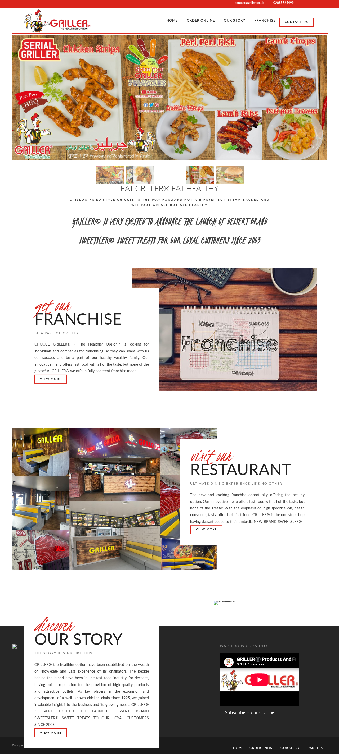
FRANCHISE (264, 20)
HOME (172, 20)
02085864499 (283, 2)
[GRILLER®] (57, 21)
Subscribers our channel (250, 712)
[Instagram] (319, 4)
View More (50, 379)
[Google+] (312, 4)
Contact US (296, 22)
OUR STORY (234, 20)
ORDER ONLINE (201, 20)
